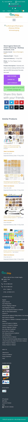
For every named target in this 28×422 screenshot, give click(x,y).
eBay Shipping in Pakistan (8, 307)
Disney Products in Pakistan (9, 344)
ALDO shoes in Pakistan (8, 331)
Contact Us (16, 10)
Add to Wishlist (12, 83)
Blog (3, 405)
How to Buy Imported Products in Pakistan (12, 309)
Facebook (5, 399)
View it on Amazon (9, 151)
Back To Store (12, 76)
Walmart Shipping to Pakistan (9, 327)
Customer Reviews (6, 403)
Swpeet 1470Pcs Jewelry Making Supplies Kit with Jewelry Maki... (12, 146)
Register (9, 10)
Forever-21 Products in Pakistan (10, 325)
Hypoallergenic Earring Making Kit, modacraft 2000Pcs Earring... (12, 182)
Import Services (6, 301)
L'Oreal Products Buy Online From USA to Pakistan (14, 341)
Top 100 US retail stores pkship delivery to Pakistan (14, 339)
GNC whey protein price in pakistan (10, 333)
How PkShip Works (6, 303)
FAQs (3, 358)
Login (4, 10)
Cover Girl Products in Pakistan (9, 323)
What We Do (5, 352)
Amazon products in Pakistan (9, 337)
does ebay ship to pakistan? (9, 329)
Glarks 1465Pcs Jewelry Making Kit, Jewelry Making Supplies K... (12, 216)
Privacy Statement (6, 356)
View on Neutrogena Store (13, 52)
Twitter (5, 401)
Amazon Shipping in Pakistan (9, 305)
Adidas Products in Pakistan (9, 343)
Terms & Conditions (7, 354)
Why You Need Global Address (9, 311)
